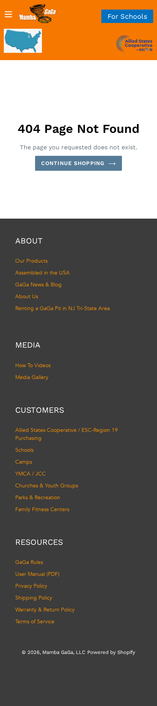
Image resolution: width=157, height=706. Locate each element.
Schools (24, 450)
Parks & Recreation (37, 497)
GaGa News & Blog (38, 284)
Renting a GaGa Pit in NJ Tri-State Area (62, 308)
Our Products (31, 261)
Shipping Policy (33, 597)
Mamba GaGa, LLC (63, 652)
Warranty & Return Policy (45, 609)
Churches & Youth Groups (46, 485)
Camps (23, 462)
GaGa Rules (29, 562)
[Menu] (8, 13)
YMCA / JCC (30, 473)
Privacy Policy (31, 586)
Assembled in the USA (42, 272)
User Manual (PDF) (37, 574)
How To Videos (33, 365)
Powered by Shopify (111, 652)
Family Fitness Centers (42, 509)
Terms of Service (34, 621)
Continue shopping (72, 163)
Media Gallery (31, 377)
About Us (26, 296)
